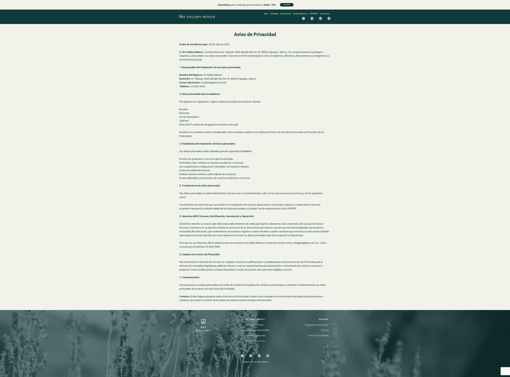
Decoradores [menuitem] (285, 14)
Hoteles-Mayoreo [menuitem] (300, 14)
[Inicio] (197, 16)
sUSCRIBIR (286, 4)
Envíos (324, 330)
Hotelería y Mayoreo (255, 335)
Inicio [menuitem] (266, 14)
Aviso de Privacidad (318, 335)
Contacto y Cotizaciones (255, 341)
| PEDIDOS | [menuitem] (313, 14)
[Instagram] (303, 18)
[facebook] (312, 18)
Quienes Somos (255, 324)
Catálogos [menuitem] (274, 14)
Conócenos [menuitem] (325, 14)
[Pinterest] (320, 18)
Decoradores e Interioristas (255, 330)
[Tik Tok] (329, 18)
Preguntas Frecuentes (316, 324)
